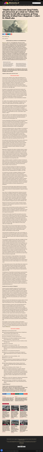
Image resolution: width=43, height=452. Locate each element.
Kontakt (6, 0)
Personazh (12, 5)
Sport (26, 5)
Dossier (7, 5)
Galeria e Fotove (20, 5)
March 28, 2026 (4, 418)
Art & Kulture (23, 5)
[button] (2, 450)
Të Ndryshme (31, 5)
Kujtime (29, 5)
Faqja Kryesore (4, 5)
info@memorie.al (21, 442)
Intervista (10, 5)
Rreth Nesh (3, 0)
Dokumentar (16, 5)
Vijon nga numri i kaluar (14, 75)
